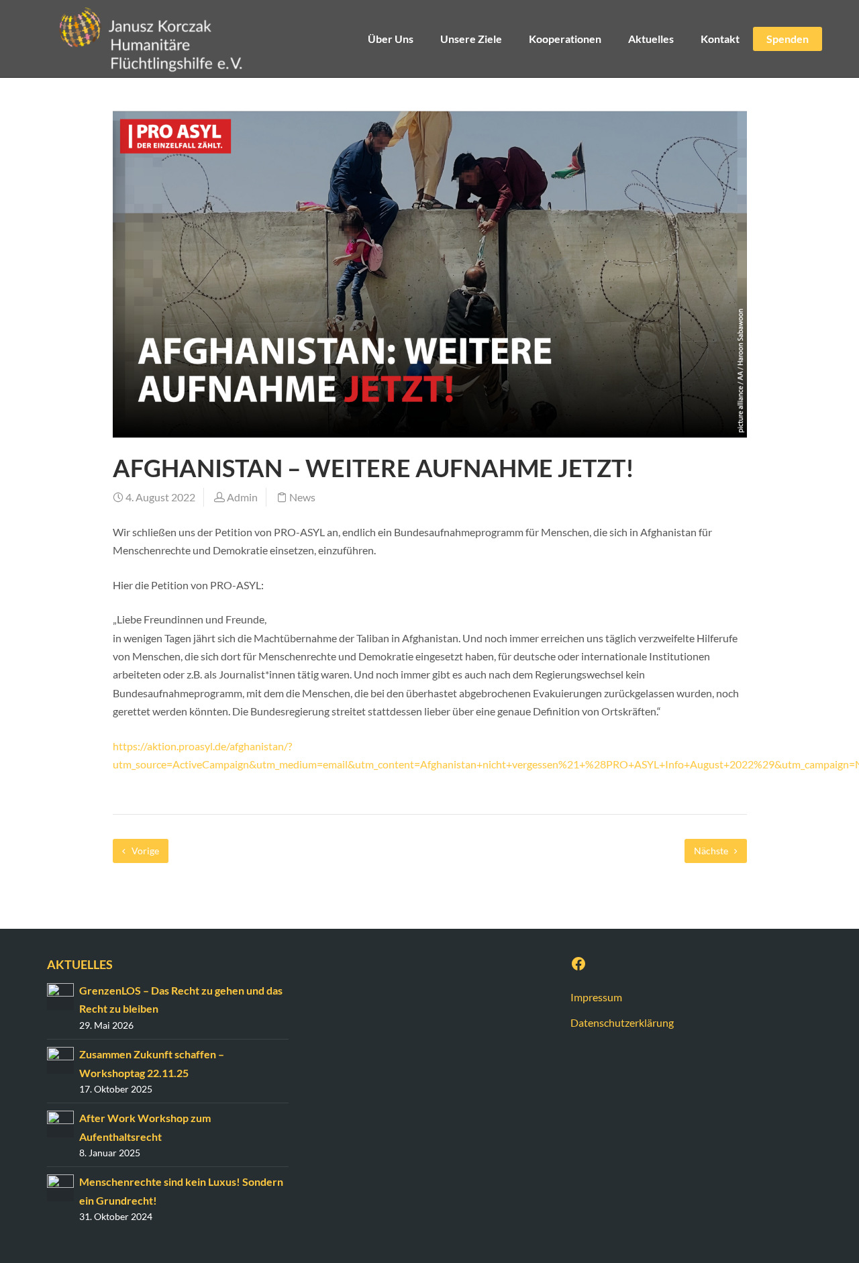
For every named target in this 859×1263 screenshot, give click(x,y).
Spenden (787, 38)
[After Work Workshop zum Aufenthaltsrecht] (60, 1122)
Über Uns (390, 38)
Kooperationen (565, 38)
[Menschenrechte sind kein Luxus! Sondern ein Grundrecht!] (60, 1186)
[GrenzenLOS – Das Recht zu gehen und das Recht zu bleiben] (60, 995)
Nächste (712, 850)
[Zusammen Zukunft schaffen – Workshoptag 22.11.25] (60, 1058)
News (302, 497)
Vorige (144, 850)
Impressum (596, 997)
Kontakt (720, 38)
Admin (242, 497)
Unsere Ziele (471, 38)
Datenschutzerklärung (622, 1022)
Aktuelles (651, 38)
